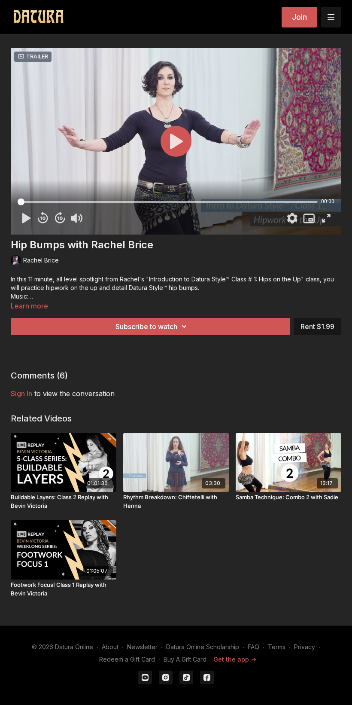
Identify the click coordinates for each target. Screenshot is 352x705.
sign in (21, 393)
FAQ (253, 646)
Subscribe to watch (146, 326)
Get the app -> (234, 659)
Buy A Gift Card (185, 659)
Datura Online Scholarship (202, 646)
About (110, 646)
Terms (276, 646)
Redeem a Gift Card (127, 659)
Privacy (304, 646)
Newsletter (142, 646)
